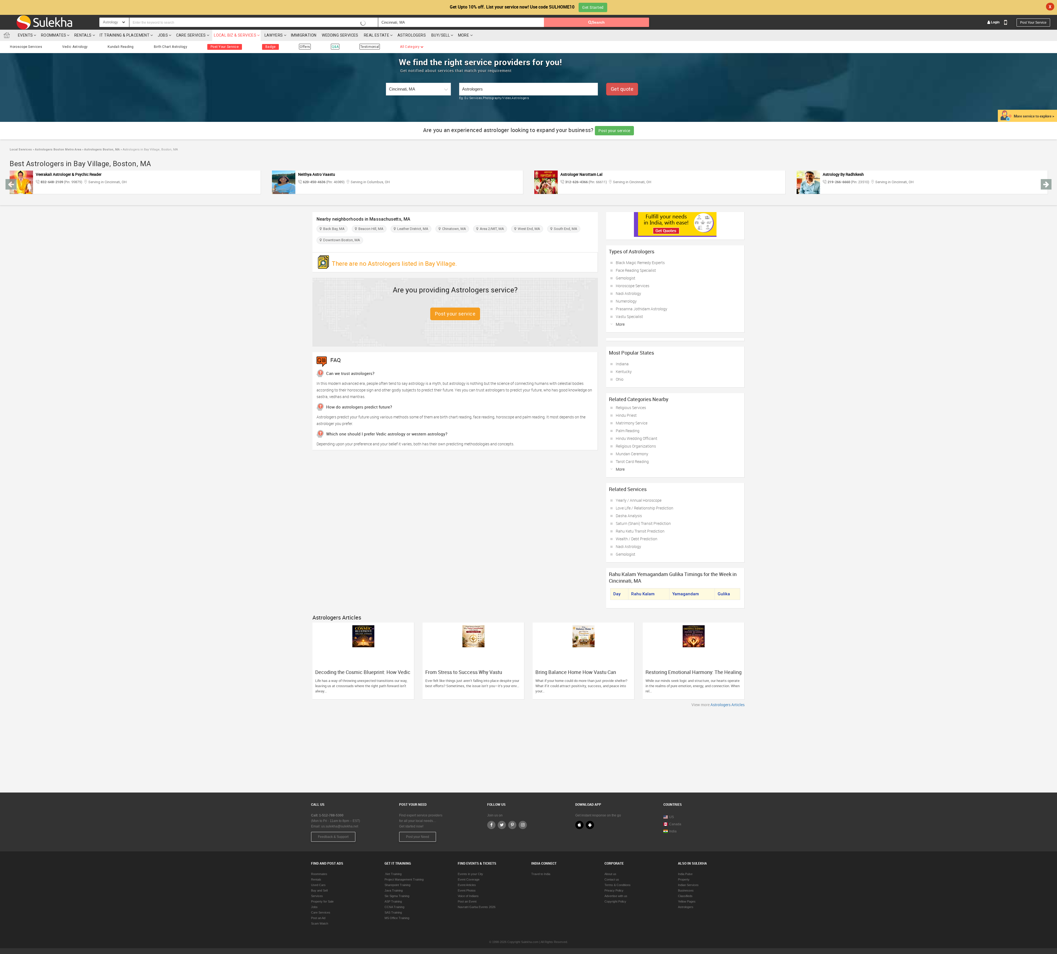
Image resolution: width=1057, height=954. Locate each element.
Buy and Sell (319, 890)
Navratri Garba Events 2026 (476, 907)
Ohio (619, 379)
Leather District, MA (412, 229)
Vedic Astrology (75, 47)
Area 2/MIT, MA (491, 229)
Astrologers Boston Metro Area (57, 149)
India (673, 831)
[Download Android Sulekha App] (590, 825)
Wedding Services (340, 35)
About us (610, 874)
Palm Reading (627, 430)
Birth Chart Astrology (170, 47)
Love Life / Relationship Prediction (644, 508)
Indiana (622, 363)
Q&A (335, 47)
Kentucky (624, 371)
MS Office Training (397, 918)
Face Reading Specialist (636, 270)
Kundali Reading (121, 47)
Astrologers (411, 35)
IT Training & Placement (124, 35)
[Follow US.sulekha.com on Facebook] (491, 825)
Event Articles (467, 885)
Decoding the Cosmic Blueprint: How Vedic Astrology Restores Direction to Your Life (362, 675)
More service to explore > (1034, 116)
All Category (410, 47)
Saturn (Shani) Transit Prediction (643, 523)
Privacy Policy (613, 890)
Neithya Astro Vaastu (316, 174)
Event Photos (467, 890)
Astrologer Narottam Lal (581, 174)
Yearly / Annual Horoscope (638, 500)
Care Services (191, 35)
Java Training (394, 890)
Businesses (686, 890)
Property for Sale (322, 901)
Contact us (611, 879)
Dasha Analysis (629, 515)
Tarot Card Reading (632, 461)
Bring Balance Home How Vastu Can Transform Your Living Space (575, 675)
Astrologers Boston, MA (101, 149)
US (671, 817)
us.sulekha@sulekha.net (339, 826)
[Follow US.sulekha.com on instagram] (523, 825)
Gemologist (625, 278)
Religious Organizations (636, 446)
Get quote (622, 89)
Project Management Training (404, 879)
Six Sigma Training (397, 896)
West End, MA (528, 229)
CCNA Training (394, 907)
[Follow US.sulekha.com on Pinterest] (512, 825)
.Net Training (393, 874)
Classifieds (685, 896)
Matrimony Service (631, 423)
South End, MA (564, 229)
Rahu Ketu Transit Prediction (640, 531)
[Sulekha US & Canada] (44, 22)
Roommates (53, 35)
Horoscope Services (26, 47)
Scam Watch (319, 923)
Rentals (83, 35)
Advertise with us (615, 896)
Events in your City (470, 874)
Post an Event (467, 901)
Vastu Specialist (629, 316)
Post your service (614, 130)
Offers (305, 47)
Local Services (21, 149)
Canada (675, 824)
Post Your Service (1033, 22)
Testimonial (369, 47)
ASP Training (393, 901)
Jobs (163, 35)
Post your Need (417, 837)
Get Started (593, 7)
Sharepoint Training (397, 885)
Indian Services (688, 885)
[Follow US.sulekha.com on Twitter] (502, 825)
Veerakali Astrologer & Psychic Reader (69, 174)
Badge (270, 47)
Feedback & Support (333, 837)
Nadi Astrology (628, 293)
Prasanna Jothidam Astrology (641, 308)
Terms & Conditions (617, 885)
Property (684, 879)
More (464, 35)
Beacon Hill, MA (370, 229)
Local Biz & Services (235, 35)
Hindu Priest (626, 415)
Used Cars (318, 885)
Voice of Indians (468, 896)
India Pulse (685, 874)
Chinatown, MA (453, 229)
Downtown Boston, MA (341, 240)
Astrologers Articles (727, 704)
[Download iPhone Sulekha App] (579, 825)
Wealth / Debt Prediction (636, 538)
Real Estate (376, 35)
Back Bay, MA (333, 229)
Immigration (303, 35)
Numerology (626, 301)
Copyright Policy (615, 901)
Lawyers (274, 35)
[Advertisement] (528, 748)
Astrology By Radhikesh (843, 174)
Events (25, 35)
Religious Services (631, 407)
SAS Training (393, 912)
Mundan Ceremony (632, 453)
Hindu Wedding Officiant (636, 438)
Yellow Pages (687, 901)
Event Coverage (469, 879)
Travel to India (540, 874)
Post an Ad (318, 918)
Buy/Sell (440, 35)
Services (317, 896)
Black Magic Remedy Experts (640, 262)
